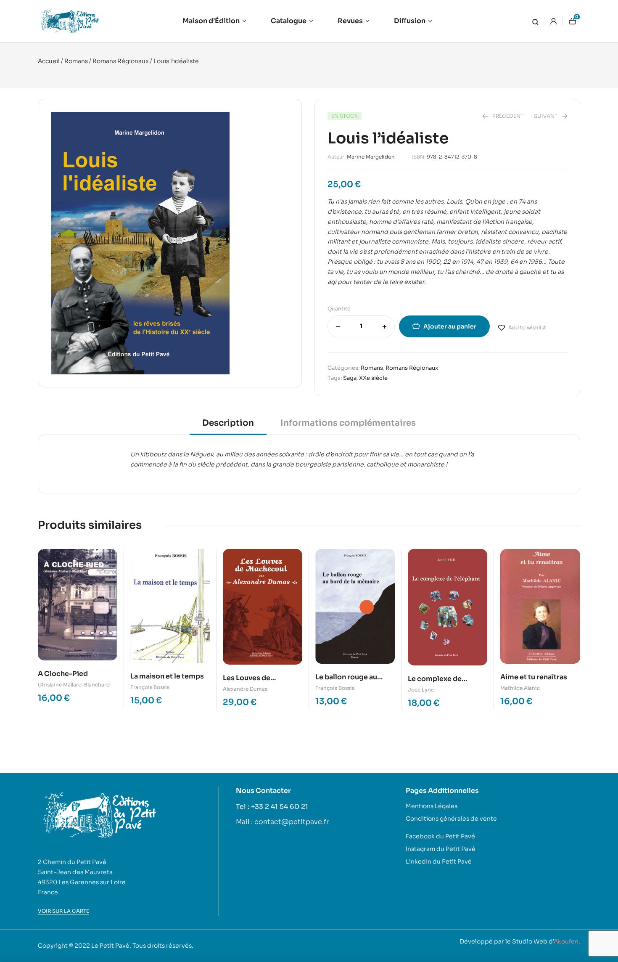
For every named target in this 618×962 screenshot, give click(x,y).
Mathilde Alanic (520, 688)
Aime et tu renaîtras (533, 677)
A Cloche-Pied (63, 673)
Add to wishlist (527, 327)
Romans (76, 61)
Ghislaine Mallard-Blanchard (74, 684)
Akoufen (566, 941)
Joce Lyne (421, 689)
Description (228, 423)
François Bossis (149, 687)
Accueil (49, 61)
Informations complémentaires (348, 423)
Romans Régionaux (120, 61)
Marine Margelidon (371, 157)
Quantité (338, 308)
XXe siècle (373, 378)
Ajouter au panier (449, 326)
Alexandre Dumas (245, 689)
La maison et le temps (167, 676)
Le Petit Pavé (110, 945)
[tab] (228, 426)
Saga (350, 378)
